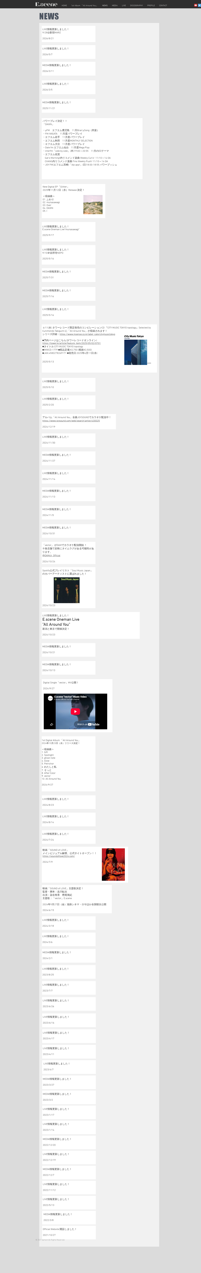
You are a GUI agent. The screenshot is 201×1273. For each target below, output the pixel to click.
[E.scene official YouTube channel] (195, 5)
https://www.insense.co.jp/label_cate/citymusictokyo (87, 334)
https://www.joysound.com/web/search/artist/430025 (71, 420)
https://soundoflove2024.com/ (59, 856)
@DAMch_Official (51, 555)
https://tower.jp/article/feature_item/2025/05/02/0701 (71, 343)
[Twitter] (199, 5)
